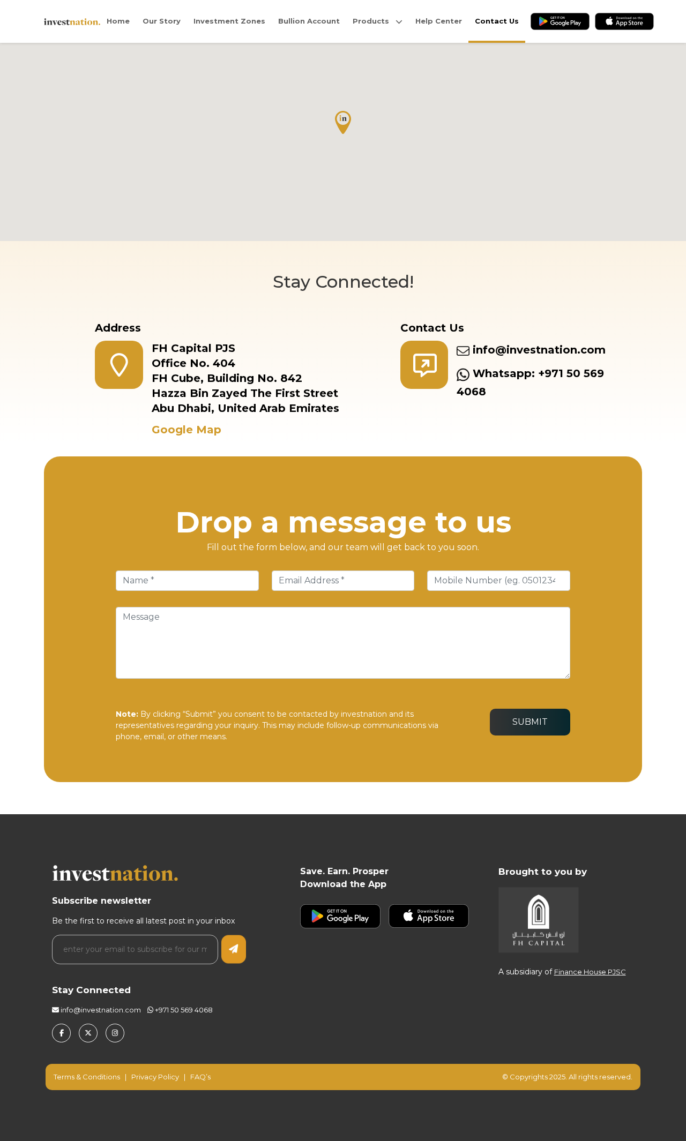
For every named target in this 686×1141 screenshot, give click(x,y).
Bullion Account (309, 21)
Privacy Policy (155, 1076)
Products (374, 21)
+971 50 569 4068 (183, 1009)
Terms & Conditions (88, 1076)
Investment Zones (229, 21)
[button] (343, 122)
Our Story (162, 21)
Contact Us (497, 21)
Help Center (438, 21)
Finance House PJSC (590, 971)
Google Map (186, 429)
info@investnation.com (537, 349)
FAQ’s (200, 1076)
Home (118, 21)
